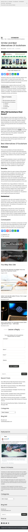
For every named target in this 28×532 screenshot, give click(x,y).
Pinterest (21, 1)
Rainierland (7, 106)
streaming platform (5, 86)
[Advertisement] (14, 21)
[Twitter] (6, 523)
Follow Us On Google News (8, 5)
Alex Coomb (3, 48)
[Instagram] (8, 523)
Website (5, 360)
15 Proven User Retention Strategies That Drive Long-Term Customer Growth (13, 270)
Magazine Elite (24, 527)
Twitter (3, 3)
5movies (6, 105)
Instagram (8, 3)
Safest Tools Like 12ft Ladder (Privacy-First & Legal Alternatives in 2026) (13, 296)
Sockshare (7, 236)
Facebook (15, 1)
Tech (9, 234)
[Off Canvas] (2, 37)
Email (4, 354)
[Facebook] (2, 523)
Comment (5, 338)
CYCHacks (15, 37)
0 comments (17, 48)
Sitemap (10, 1)
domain (20, 129)
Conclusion (5, 108)
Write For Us (4, 1)
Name (4, 349)
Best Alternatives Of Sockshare (9, 102)
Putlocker (6, 103)
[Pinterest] (4, 523)
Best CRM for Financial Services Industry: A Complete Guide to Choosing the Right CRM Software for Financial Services (14, 399)
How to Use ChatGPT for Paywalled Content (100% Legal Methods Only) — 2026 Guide (14, 323)
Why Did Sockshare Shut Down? (9, 100)
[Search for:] (10, 374)
